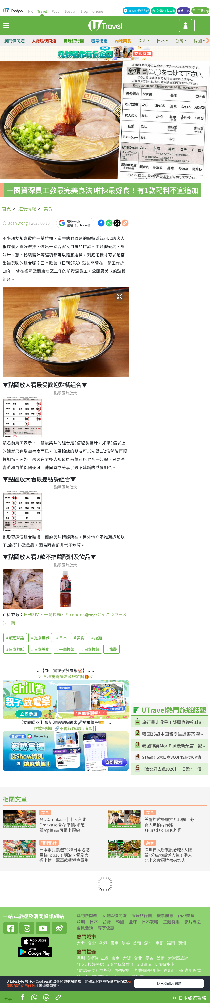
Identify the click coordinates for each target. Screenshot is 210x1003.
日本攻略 (150, 921)
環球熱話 (49, 842)
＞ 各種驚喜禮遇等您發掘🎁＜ (65, 676)
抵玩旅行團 (74, 40)
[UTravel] (105, 25)
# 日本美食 (40, 649)
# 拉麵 (96, 637)
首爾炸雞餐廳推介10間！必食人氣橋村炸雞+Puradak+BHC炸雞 (169, 825)
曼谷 (126, 943)
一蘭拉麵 (52, 614)
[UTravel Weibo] (59, 927)
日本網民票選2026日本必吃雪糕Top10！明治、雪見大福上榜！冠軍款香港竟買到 (64, 855)
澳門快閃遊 (14, 40)
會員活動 (85, 928)
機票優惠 (99, 40)
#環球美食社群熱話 (94, 970)
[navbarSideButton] (6, 25)
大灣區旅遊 (178, 958)
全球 (133, 921)
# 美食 (79, 637)
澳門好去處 (98, 958)
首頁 (6, 208)
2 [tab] (101, 53)
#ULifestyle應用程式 (182, 970)
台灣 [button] (179, 40)
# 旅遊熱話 (15, 637)
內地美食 (123, 40)
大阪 (81, 943)
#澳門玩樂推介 (120, 964)
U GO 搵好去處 (139, 10)
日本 (94, 921)
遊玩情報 (27, 208)
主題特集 (171, 921)
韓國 (120, 921)
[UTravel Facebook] (11, 927)
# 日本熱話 (15, 649)
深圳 (81, 921)
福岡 (171, 943)
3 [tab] (108, 53)
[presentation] (208, 40)
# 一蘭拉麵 (65, 649)
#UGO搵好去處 (90, 964)
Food (56, 11)
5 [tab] (97, 60)
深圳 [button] (142, 40)
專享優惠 (106, 928)
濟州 (182, 943)
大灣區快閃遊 (44, 40)
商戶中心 (183, 10)
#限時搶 (122, 970)
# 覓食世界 (40, 637)
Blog (84, 11)
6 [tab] (105, 60)
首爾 (137, 943)
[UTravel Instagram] (27, 927)
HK (30, 11)
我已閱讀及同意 (169, 983)
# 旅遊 (111, 649)
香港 (103, 943)
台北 (92, 943)
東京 (114, 943)
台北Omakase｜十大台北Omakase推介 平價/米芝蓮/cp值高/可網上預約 (62, 825)
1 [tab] (93, 53)
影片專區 (192, 921)
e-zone (97, 11)
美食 (48, 208)
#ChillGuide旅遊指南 (156, 964)
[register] (185, 25)
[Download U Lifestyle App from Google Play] (34, 951)
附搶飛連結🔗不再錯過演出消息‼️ (65, 728)
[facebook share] (22, 998)
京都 (159, 943)
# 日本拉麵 (90, 649)
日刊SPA (32, 614)
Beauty (70, 11)
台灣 (107, 921)
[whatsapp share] (34, 998)
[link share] (125, 222)
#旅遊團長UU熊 (146, 970)
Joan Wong (18, 223)
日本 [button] (161, 40)
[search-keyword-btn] (200, 25)
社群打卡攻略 (166, 10)
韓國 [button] (198, 40)
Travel (42, 11)
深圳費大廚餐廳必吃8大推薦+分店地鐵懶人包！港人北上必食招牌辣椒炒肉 (168, 855)
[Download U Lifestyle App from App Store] (35, 941)
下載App (203, 10)
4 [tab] (116, 53)
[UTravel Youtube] (43, 927)
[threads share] (46, 998)
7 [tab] (112, 60)
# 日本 (61, 637)
